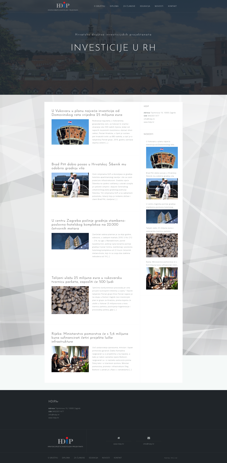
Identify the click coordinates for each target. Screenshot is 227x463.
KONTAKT (172, 6)
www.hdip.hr (149, 122)
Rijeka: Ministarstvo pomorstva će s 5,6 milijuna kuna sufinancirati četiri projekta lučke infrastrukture (90, 338)
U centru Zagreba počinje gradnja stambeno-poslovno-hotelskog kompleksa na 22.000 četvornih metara (89, 224)
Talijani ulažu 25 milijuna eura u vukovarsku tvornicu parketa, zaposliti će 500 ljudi (159, 230)
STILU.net (174, 458)
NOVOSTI (159, 6)
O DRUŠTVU (99, 6)
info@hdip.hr (149, 119)
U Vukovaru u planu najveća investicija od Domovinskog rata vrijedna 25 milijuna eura (160, 143)
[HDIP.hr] (63, 6)
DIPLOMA (114, 6)
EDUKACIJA (145, 6)
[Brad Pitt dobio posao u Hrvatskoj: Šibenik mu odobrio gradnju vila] (70, 185)
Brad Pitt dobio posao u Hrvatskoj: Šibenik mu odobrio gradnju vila (161, 174)
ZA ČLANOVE (129, 6)
